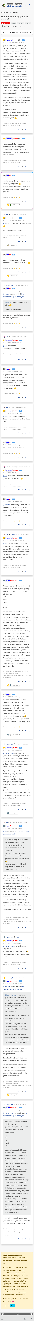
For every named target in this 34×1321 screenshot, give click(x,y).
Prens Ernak (14, 580)
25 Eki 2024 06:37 (8, 697)
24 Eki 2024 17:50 (8, 540)
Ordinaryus (9, 40)
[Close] (30, 1255)
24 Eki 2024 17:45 (8, 473)
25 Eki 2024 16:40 (8, 943)
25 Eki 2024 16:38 (8, 828)
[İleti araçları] (29, 129)
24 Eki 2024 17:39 (8, 257)
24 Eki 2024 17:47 (8, 502)
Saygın (8, 580)
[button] (2, 1319)
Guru (7, 175)
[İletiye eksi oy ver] (25, 129)
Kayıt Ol (6, 1306)
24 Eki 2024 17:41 (8, 372)
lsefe (14, 5)
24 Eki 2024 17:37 (8, 141)
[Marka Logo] (3, 5)
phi (10, 175)
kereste (15, 40)
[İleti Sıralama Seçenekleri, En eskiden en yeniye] (3, 32)
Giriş (12, 1306)
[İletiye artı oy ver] (19, 129)
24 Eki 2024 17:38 (8, 220)
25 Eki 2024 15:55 (8, 750)
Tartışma (6, 23)
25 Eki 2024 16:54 (8, 1110)
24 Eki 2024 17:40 (8, 291)
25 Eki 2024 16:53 (8, 983)
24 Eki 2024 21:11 (7, 583)
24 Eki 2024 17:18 (8, 42)
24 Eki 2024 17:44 (8, 445)
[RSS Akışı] (24, 26)
